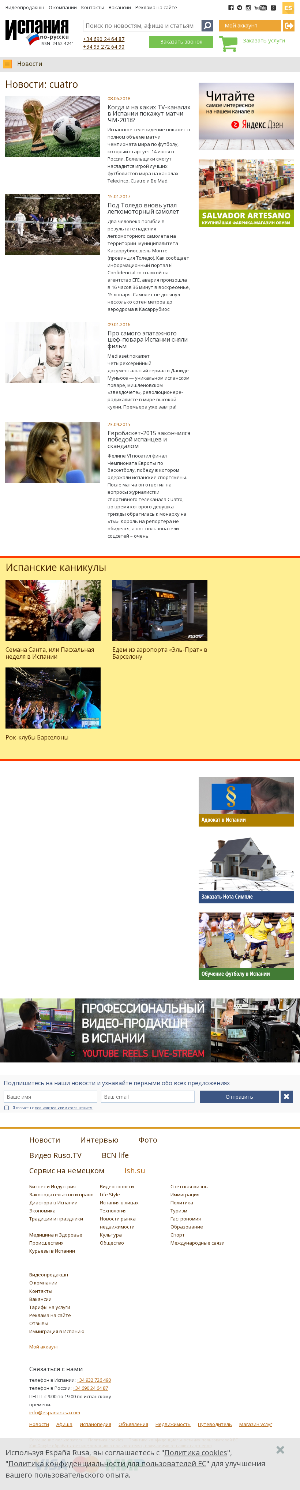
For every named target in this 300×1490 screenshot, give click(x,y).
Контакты (92, 7)
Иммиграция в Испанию (57, 1331)
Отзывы (38, 1323)
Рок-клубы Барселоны (36, 737)
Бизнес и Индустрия (52, 1186)
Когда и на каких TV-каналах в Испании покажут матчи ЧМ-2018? (149, 113)
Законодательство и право (61, 1194)
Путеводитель (215, 1424)
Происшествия (46, 1242)
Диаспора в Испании (53, 1202)
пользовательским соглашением (64, 1107)
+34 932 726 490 (94, 1380)
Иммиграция (184, 1194)
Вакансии (120, 7)
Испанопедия (95, 1424)
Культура (111, 1234)
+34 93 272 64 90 (103, 46)
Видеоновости (117, 1186)
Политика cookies (195, 1452)
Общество (112, 1242)
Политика (181, 1202)
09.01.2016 (119, 324)
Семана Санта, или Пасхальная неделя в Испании (49, 653)
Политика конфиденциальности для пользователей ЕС (107, 1463)
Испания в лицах (119, 1202)
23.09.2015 (119, 424)
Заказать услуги (264, 40)
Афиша (64, 1424)
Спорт (177, 1234)
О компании (63, 7)
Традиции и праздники (56, 1218)
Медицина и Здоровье (55, 1234)
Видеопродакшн (24, 7)
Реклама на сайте (156, 7)
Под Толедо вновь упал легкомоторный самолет (143, 208)
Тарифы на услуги (49, 1307)
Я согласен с (52, 1107)
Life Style (110, 1194)
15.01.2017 (119, 196)
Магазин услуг (255, 1424)
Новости (29, 64)
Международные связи (197, 1242)
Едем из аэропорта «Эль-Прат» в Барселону (159, 653)
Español (288, 5)
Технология (113, 1210)
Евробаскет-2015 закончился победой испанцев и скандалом (149, 439)
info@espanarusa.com (54, 1412)
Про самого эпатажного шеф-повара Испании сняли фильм (148, 339)
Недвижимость (173, 1424)
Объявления (133, 1424)
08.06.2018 (119, 98)
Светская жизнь (189, 1186)
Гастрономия (185, 1218)
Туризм (178, 1210)
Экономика (42, 1210)
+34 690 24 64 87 (103, 38)
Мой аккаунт (44, 1346)
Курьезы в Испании (52, 1251)
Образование (186, 1226)
